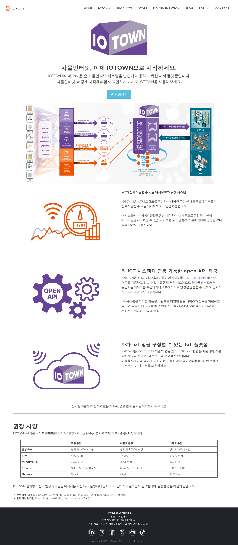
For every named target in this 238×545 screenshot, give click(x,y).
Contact (222, 8)
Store (143, 8)
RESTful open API (195, 277)
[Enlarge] (209, 108)
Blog (189, 8)
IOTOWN (104, 8)
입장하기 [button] (120, 94)
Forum (204, 8)
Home (88, 8)
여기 (112, 406)
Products (124, 8)
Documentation (166, 8)
